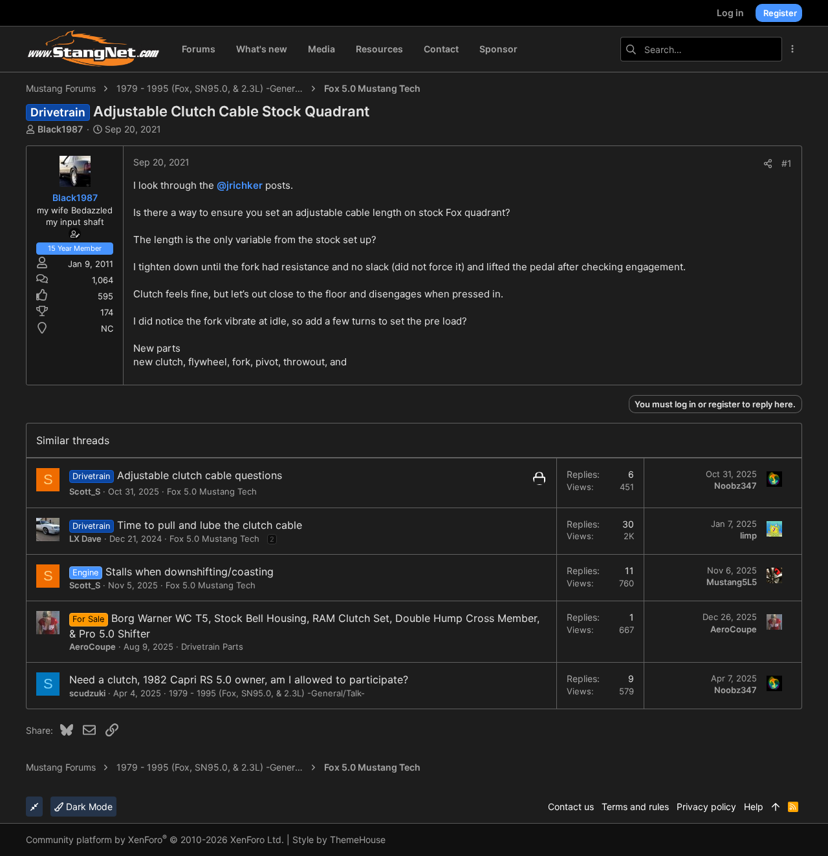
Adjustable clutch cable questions (199, 475)
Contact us (571, 806)
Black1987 (60, 128)
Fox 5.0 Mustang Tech (212, 491)
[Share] (768, 163)
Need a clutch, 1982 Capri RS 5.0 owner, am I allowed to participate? (238, 679)
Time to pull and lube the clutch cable (209, 525)
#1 (786, 163)
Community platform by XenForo (155, 839)
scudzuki (87, 693)
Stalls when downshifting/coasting (189, 571)
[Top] (775, 807)
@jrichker (240, 185)
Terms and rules (635, 806)
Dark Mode (88, 806)
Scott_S (84, 491)
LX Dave (85, 538)
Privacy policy (706, 806)
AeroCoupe (92, 646)
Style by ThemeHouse (339, 839)
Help (753, 806)
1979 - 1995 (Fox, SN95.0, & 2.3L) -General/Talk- (267, 693)
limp (748, 535)
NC (107, 328)
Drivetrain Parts (212, 646)
